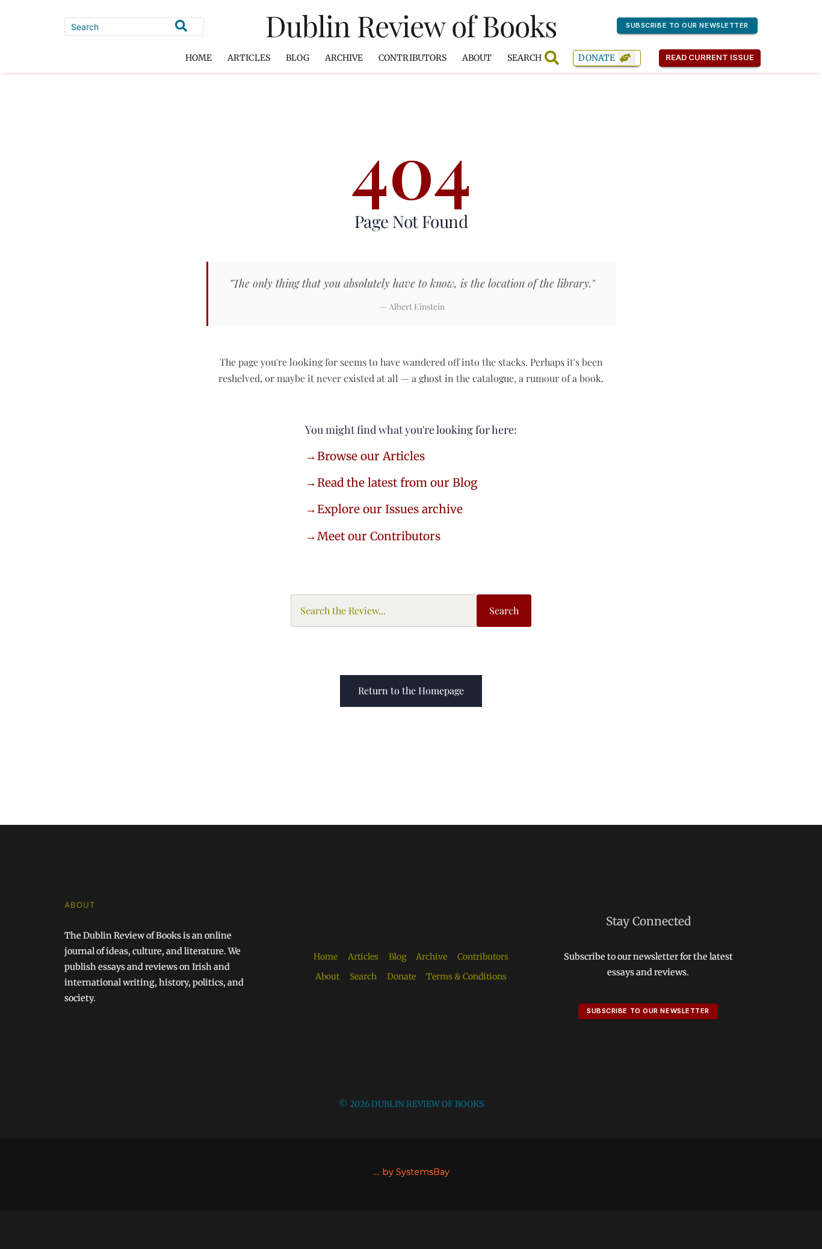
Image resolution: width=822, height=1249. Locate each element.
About (477, 57)
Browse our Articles (371, 456)
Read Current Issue (710, 57)
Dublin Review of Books (411, 25)
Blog (297, 57)
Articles (248, 57)
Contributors (413, 57)
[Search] (181, 26)
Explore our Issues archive (390, 509)
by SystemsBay (416, 1172)
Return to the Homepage (411, 690)
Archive (344, 57)
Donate (596, 57)
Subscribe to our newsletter (687, 25)
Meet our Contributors (378, 536)
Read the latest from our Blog (397, 482)
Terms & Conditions (466, 976)
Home (198, 57)
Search (504, 610)
